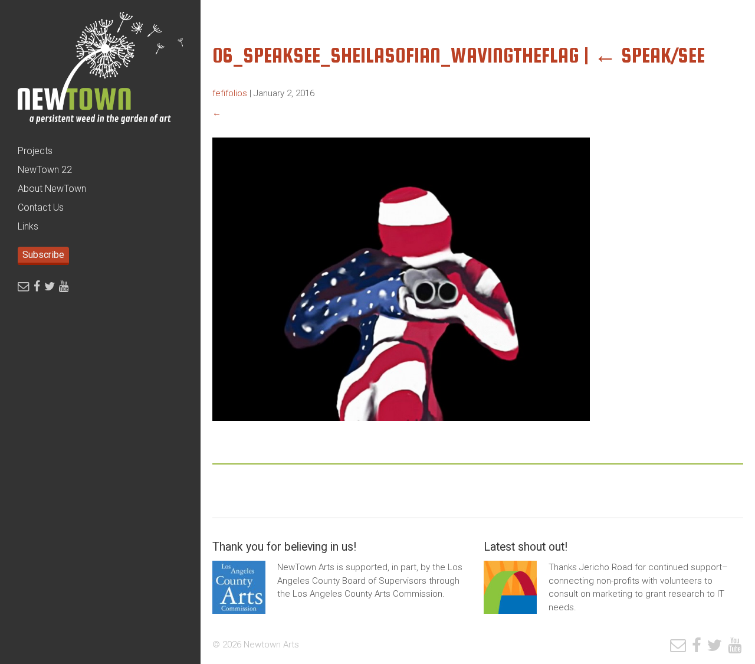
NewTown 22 (45, 169)
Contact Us (41, 207)
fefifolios (229, 93)
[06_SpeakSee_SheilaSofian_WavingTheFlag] (401, 429)
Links (28, 226)
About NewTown (52, 188)
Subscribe (43, 254)
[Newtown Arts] (100, 71)
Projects (35, 150)
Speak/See (649, 55)
